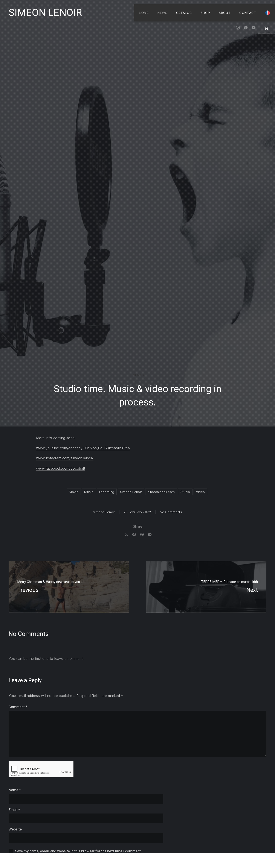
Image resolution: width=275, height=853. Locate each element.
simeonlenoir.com (161, 492)
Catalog (184, 13)
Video (200, 492)
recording (106, 492)
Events (137, 375)
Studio (185, 492)
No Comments (171, 512)
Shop (205, 13)
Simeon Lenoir (131, 492)
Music (88, 492)
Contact (247, 13)
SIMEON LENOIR (45, 13)
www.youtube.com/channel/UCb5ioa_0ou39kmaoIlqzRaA (83, 448)
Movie (73, 492)
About (225, 13)
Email (14, 809)
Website (15, 829)
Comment (18, 707)
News (162, 13)
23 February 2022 (137, 512)
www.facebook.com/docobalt (60, 468)
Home (144, 13)
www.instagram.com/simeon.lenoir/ (64, 458)
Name (15, 790)
